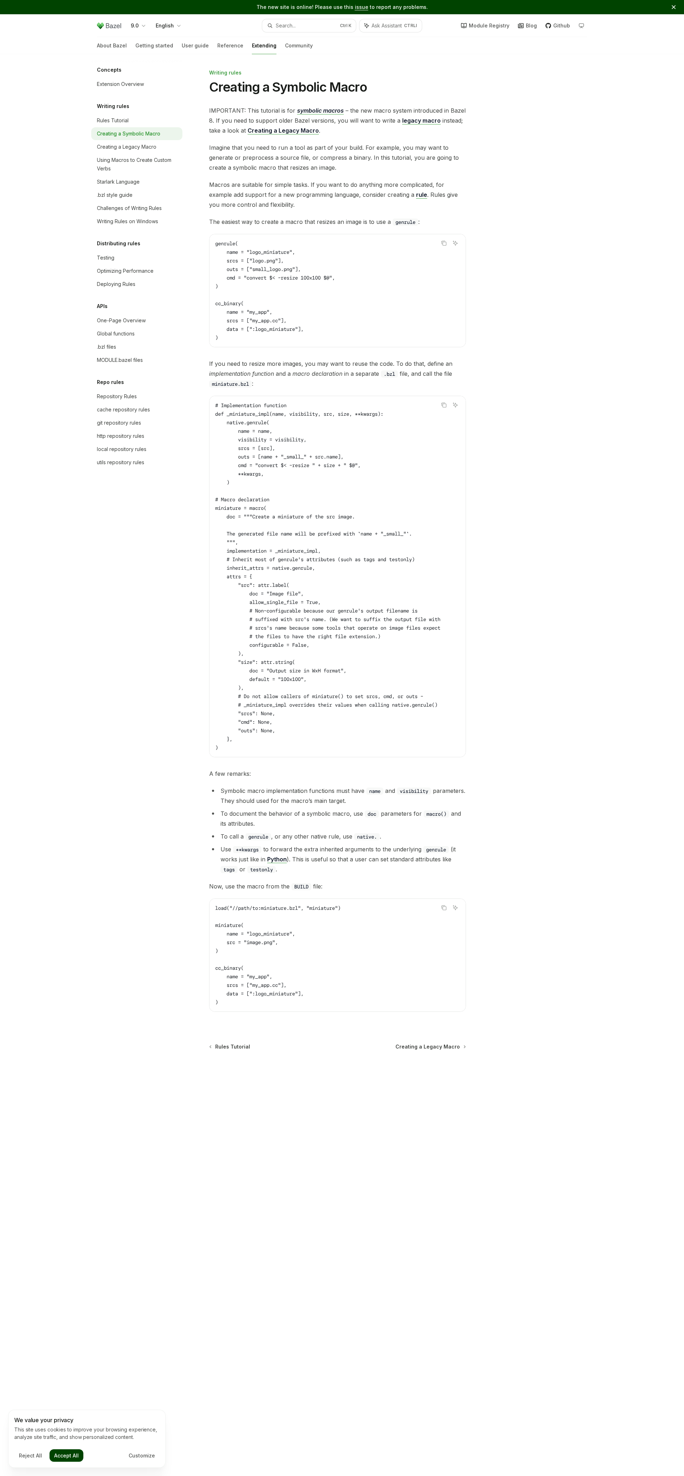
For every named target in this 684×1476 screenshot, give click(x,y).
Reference (230, 45)
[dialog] (87, 1439)
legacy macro (421, 120)
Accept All (66, 1455)
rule (421, 194)
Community (299, 45)
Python (277, 859)
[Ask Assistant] (455, 243)
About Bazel (112, 45)
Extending (264, 45)
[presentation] (337, 576)
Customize (142, 1455)
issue (361, 7)
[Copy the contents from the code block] (444, 243)
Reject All (30, 1455)
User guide (195, 45)
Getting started (154, 45)
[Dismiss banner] (673, 7)
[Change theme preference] (581, 25)
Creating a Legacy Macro (283, 130)
